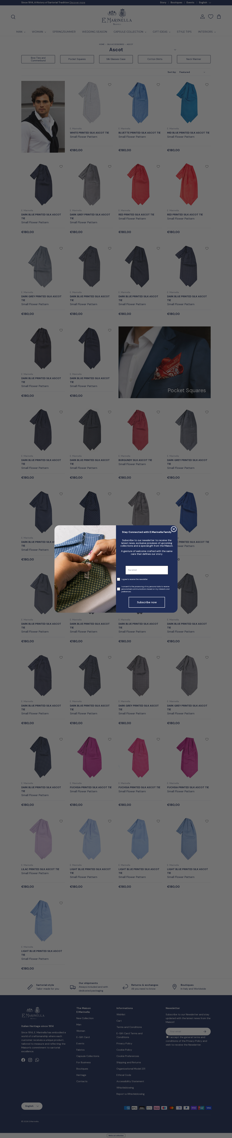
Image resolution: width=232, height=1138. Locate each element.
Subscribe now (147, 602)
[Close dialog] (173, 529)
